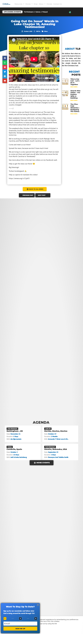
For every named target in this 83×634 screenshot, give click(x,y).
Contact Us (57, 4)
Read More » (74, 87)
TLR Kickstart (12, 428)
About (41, 4)
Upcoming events (12, 12)
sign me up (20, 629)
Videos (46, 31)
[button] (5, 58)
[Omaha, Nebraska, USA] (60, 452)
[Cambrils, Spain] (23, 452)
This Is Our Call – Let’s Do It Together (74, 81)
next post (41, 195)
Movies (28, 4)
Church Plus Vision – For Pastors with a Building (75, 94)
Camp (10, 447)
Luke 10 (48, 428)
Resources (18, 4)
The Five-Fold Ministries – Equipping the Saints (75, 107)
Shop (36, 4)
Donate (49, 4)
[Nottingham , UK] (23, 434)
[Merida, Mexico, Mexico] (60, 434)
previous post (28, 195)
